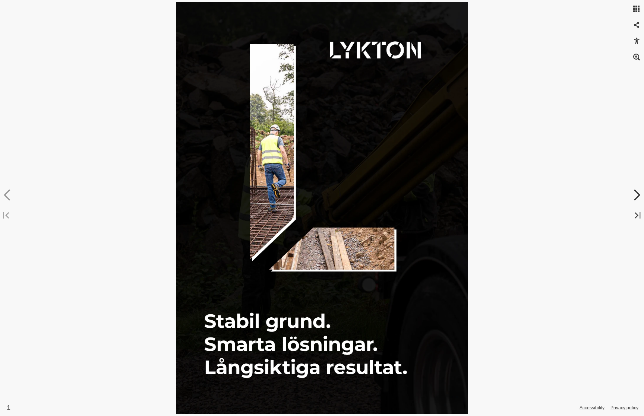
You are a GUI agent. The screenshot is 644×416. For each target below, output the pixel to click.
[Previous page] (7, 195)
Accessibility (592, 407)
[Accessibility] (636, 41)
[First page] (7, 215)
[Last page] (636, 215)
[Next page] (636, 195)
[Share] (636, 25)
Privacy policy (624, 407)
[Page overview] (636, 9)
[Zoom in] (636, 57)
